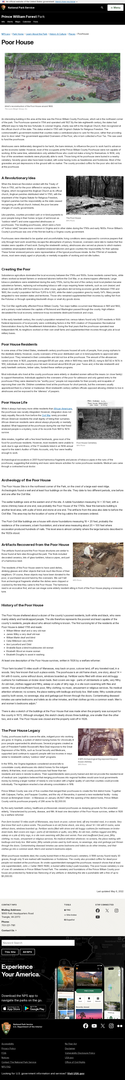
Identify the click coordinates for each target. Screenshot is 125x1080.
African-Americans (63, 408)
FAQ (68, 910)
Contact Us (8, 930)
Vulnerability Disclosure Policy (80, 1053)
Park (23, 16)
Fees (35, 22)
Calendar (27, 22)
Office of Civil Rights (75, 1062)
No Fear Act (71, 1043)
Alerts (10, 22)
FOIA (4, 1053)
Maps (17, 22)
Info (3, 22)
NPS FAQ (6, 1066)
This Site (10, 951)
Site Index (71, 915)
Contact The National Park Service (19, 1062)
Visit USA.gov (75, 1073)
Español (70, 919)
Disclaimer (70, 1048)
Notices (5, 1057)
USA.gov (69, 1057)
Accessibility (8, 1043)
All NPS (27, 951)
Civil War (46, 415)
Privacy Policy (9, 1048)
